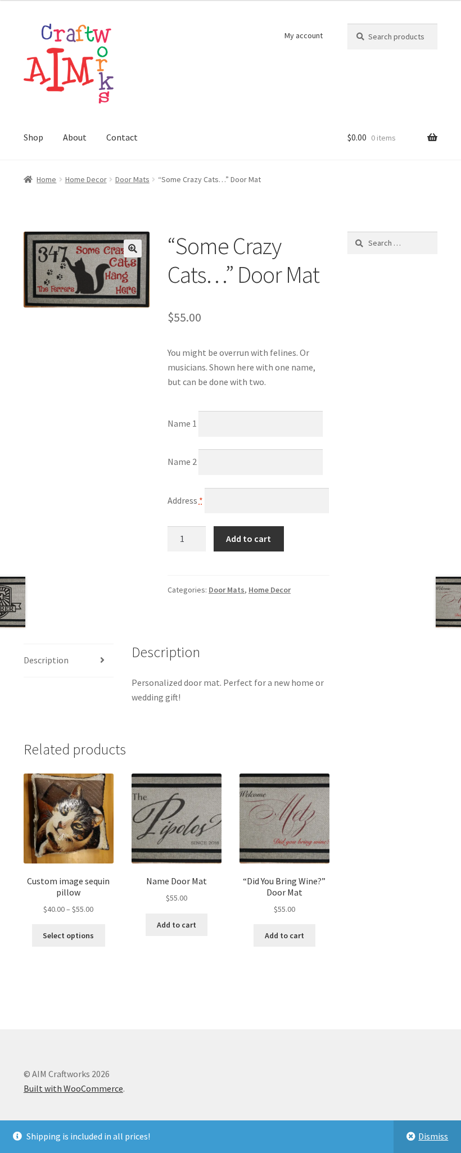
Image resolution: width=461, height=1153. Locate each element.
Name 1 (182, 423)
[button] (133, 248)
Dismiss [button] (433, 1136)
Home (46, 179)
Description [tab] (46, 660)
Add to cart (248, 538)
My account (303, 35)
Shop (33, 137)
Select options (68, 935)
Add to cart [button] (176, 925)
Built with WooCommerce (73, 1088)
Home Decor (86, 179)
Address (185, 499)
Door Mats (132, 179)
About (75, 137)
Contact (122, 137)
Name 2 (182, 461)
